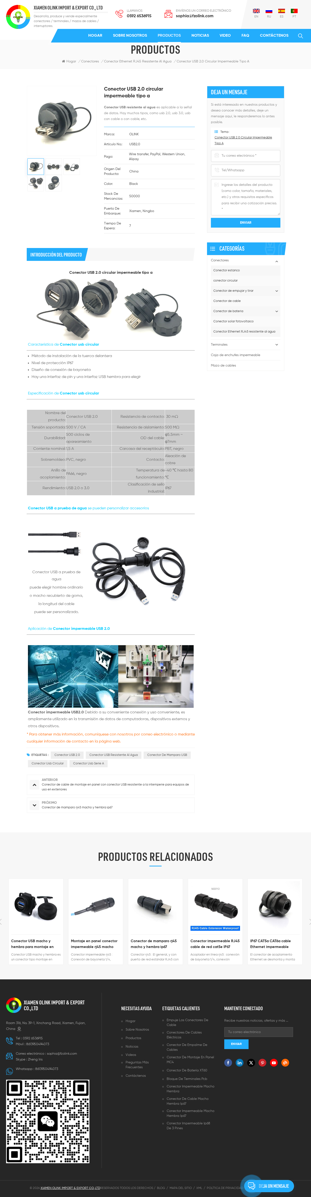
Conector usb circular (48, 763)
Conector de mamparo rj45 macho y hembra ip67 (154, 944)
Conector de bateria (228, 311)
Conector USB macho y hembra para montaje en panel (32, 944)
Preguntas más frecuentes (137, 1065)
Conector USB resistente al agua (113, 755)
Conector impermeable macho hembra (190, 1089)
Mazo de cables (223, 365)
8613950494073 (37, 1044)
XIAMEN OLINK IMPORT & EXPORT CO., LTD (68, 8)
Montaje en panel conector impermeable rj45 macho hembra (94, 944)
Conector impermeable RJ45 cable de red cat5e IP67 (215, 944)
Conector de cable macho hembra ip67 (187, 1101)
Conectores (90, 61)
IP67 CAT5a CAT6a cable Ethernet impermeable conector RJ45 (270, 944)
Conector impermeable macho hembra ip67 (190, 1113)
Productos (169, 36)
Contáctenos (274, 36)
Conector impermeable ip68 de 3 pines (188, 1126)
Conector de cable (227, 301)
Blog (161, 1188)
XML (199, 1188)
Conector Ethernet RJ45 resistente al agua (244, 331)
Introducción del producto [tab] (56, 254)
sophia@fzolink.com (194, 16)
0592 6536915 (139, 16)
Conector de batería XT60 (187, 1070)
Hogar (95, 36)
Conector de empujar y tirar (233, 290)
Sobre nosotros (130, 36)
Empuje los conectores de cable (187, 1022)
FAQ (245, 36)
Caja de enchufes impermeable (235, 355)
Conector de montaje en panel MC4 (190, 1060)
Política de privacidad (225, 1188)
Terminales (219, 344)
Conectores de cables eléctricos (184, 1035)
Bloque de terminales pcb (187, 1079)
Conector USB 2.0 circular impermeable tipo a (243, 140)
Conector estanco (226, 270)
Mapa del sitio (181, 1188)
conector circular (225, 280)
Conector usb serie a (88, 763)
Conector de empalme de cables (187, 1047)
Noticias (200, 36)
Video (225, 36)
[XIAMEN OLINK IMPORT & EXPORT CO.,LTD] (18, 17)
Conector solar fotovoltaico (233, 321)
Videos (131, 1055)
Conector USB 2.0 (67, 755)
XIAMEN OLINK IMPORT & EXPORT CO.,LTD (54, 1005)
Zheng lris (35, 1059)
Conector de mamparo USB (167, 755)
